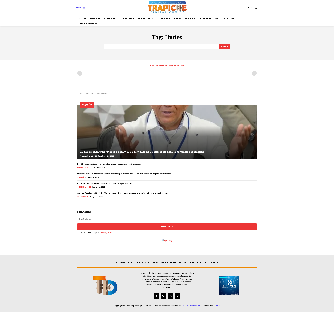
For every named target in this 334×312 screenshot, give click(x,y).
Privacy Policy (106, 233)
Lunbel (217, 306)
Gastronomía (83, 197)
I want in (165, 226)
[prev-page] (79, 73)
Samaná (80, 177)
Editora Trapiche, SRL (192, 306)
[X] (170, 296)
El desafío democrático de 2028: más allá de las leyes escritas (104, 183)
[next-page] (83, 203)
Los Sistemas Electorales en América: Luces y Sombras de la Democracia (109, 164)
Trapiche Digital (86, 156)
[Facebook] (156, 296)
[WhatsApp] (177, 296)
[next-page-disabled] (254, 73)
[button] (252, 7)
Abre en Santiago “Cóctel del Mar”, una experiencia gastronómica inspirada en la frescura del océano (122, 193)
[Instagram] (163, 296)
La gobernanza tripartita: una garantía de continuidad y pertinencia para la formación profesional (142, 151)
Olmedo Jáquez (84, 168)
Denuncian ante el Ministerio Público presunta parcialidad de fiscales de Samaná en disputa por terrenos (124, 173)
